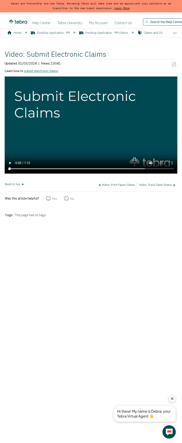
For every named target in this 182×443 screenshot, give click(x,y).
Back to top (12, 184)
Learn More (122, 8)
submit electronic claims (41, 71)
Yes (54, 198)
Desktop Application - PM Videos (107, 33)
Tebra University (69, 23)
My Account (98, 23)
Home (17, 33)
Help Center (41, 23)
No (72, 198)
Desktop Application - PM (53, 33)
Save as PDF (174, 64)
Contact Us (123, 23)
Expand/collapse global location (174, 31)
